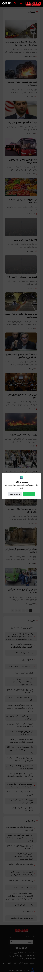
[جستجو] (15, 3)
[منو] (21, 4)
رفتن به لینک (29, 494)
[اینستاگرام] (8, 4)
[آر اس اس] (11, 4)
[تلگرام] (3, 4)
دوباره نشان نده (15, 494)
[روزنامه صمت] (33, 4)
